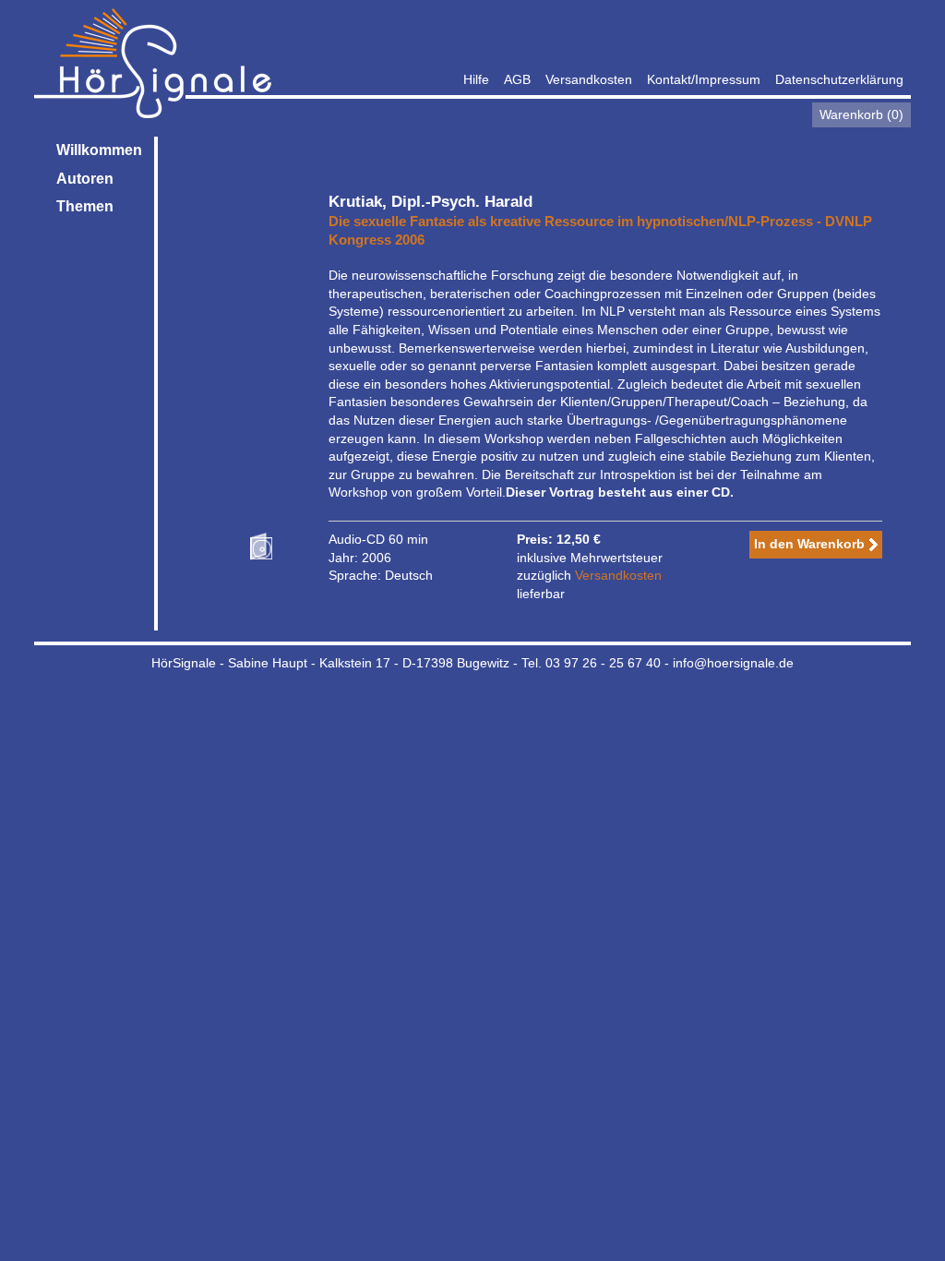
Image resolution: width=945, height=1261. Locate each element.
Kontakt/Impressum (703, 79)
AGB (517, 79)
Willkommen (99, 150)
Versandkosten (588, 79)
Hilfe (476, 79)
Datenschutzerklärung (839, 79)
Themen (85, 206)
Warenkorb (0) (861, 114)
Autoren (85, 178)
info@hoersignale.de (733, 662)
